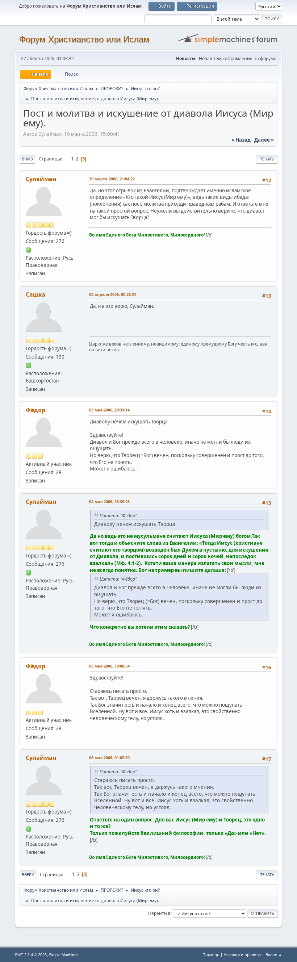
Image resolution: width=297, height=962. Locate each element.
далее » (264, 140)
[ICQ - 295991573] (29, 365)
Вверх (28, 874)
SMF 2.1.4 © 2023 (31, 955)
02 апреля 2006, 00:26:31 (112, 294)
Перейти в (159, 913)
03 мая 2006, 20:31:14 (109, 410)
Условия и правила (242, 954)
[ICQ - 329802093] (29, 249)
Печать (266, 159)
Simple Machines (64, 955)
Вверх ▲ (273, 954)
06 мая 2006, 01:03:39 (109, 757)
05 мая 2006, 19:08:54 (109, 666)
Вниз (27, 159)
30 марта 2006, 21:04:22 (112, 178)
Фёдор (35, 410)
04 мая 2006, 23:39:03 (109, 501)
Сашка (36, 294)
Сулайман (41, 179)
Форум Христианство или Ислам (84, 39)
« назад (241, 140)
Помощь (210, 954)
